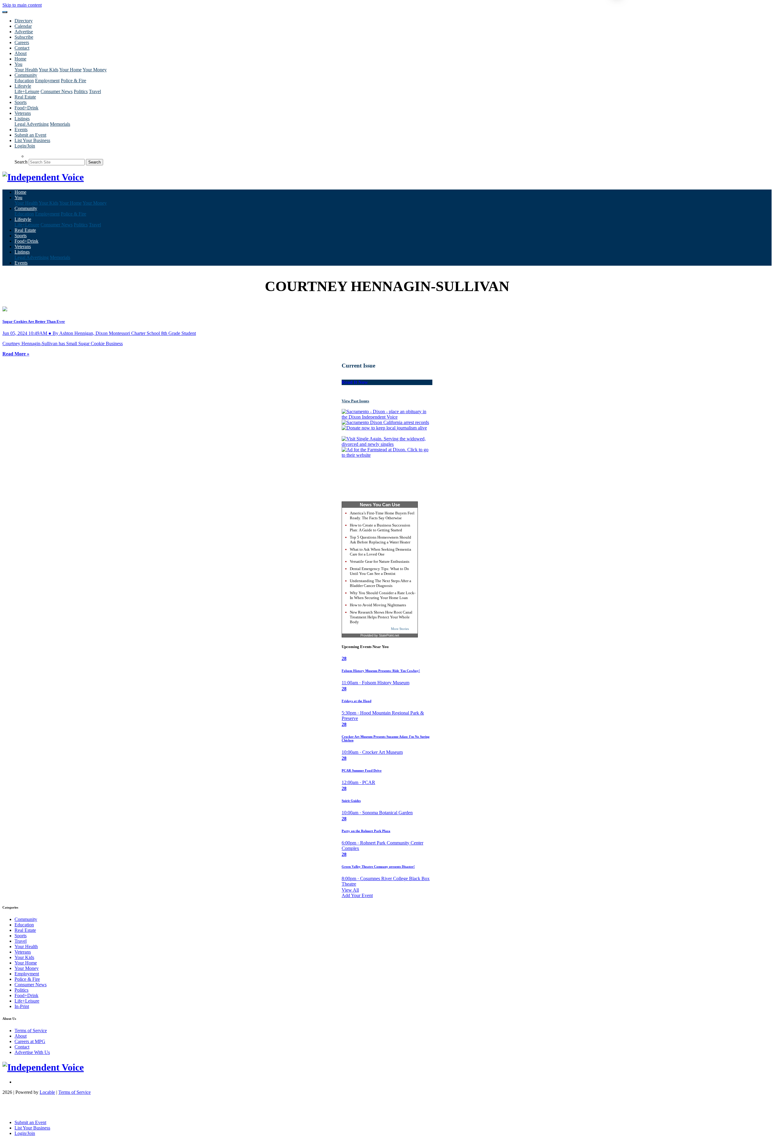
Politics (81, 91)
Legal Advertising (32, 124)
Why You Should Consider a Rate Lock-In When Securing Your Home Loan (382, 595)
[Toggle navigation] (4, 12)
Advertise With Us (32, 1052)
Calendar (23, 26)
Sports (21, 102)
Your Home (70, 69)
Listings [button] (22, 118)
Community (26, 919)
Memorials (60, 124)
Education (24, 80)
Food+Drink (26, 107)
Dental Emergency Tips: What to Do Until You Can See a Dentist (379, 571)
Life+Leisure (27, 91)
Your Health (26, 69)
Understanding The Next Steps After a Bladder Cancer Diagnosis (380, 583)
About (21, 53)
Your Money (95, 69)
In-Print (22, 1006)
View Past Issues (355, 401)
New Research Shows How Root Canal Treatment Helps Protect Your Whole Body (381, 617)
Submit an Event (30, 135)
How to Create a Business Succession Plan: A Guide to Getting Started (380, 527)
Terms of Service (31, 1030)
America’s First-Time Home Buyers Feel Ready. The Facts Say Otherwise (382, 515)
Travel (95, 91)
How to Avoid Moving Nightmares (378, 605)
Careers (22, 42)
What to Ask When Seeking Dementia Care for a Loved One (380, 551)
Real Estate (25, 96)
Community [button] (26, 75)
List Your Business (32, 140)
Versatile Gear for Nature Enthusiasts (379, 561)
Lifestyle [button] (23, 86)
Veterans (23, 113)
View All (350, 890)
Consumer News (57, 91)
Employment (47, 80)
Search (21, 161)
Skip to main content (22, 5)
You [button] (18, 64)
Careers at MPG (30, 1041)
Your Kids (48, 69)
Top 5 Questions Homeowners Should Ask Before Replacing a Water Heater (380, 539)
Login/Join (25, 145)
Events (21, 129)
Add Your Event (357, 895)
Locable (47, 1092)
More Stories (400, 628)
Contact (22, 47)
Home (20, 58)
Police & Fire (73, 80)
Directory (24, 20)
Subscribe (24, 37)
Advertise (24, 31)
